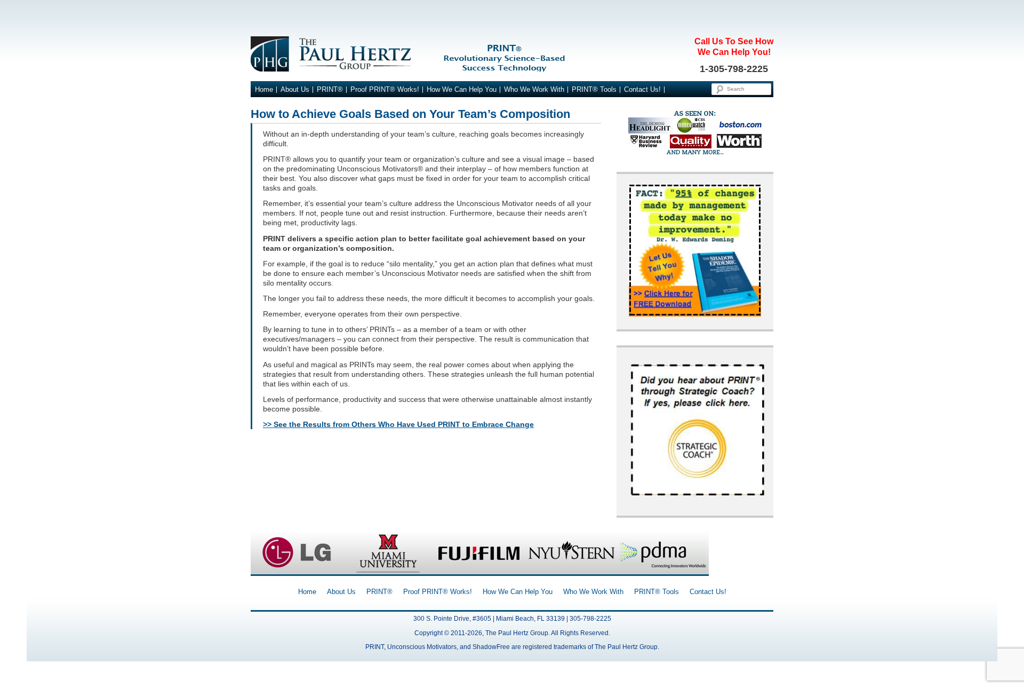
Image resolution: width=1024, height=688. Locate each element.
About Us (295, 89)
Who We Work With (534, 89)
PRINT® (330, 89)
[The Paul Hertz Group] (512, 54)
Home (264, 89)
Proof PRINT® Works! (384, 89)
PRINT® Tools (594, 89)
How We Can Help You (462, 89)
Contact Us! (642, 89)
